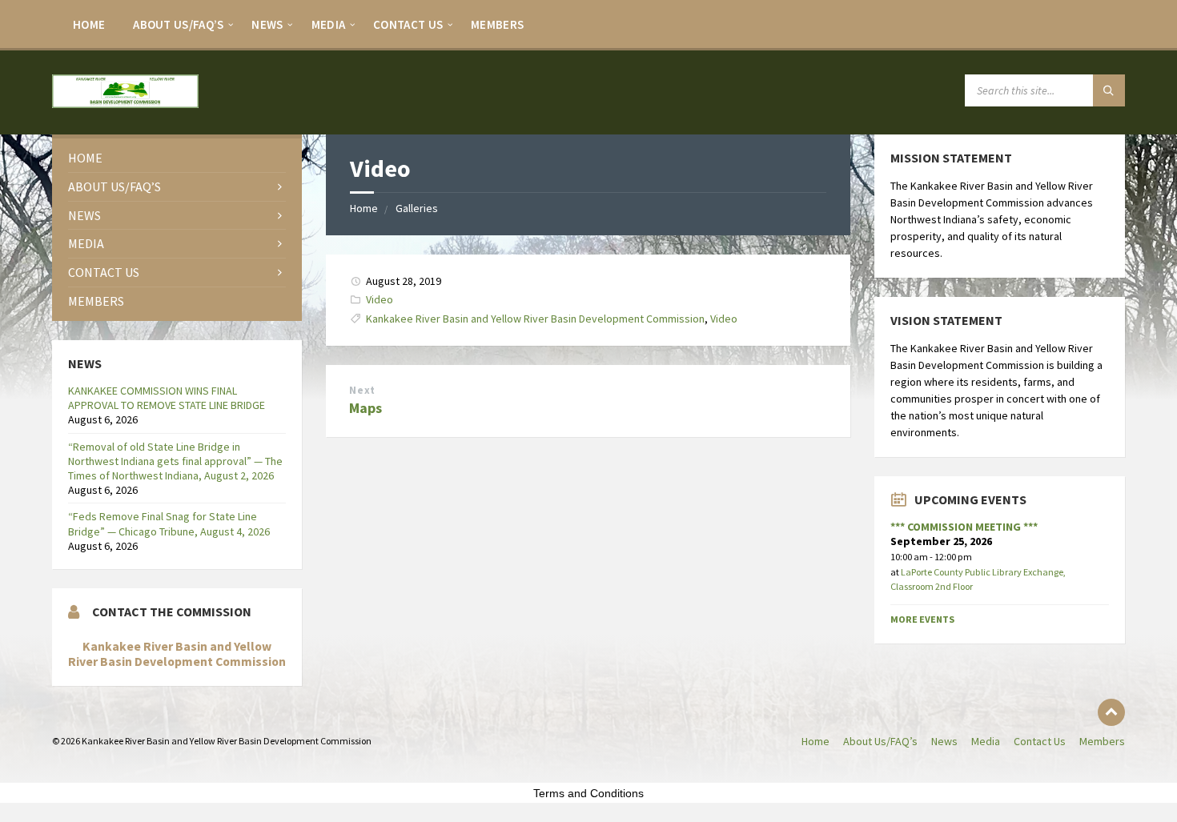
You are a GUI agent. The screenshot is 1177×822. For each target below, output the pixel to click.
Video (379, 299)
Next (362, 390)
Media (328, 24)
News (267, 24)
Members (497, 24)
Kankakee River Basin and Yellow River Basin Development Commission (535, 318)
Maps (365, 408)
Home (89, 24)
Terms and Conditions (588, 793)
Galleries (417, 208)
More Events (922, 619)
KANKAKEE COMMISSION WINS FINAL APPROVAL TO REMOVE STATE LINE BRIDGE (166, 397)
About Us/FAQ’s (178, 24)
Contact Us (408, 24)
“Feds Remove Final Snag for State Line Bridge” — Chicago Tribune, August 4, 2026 (169, 523)
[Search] (1109, 90)
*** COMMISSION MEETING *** (964, 526)
